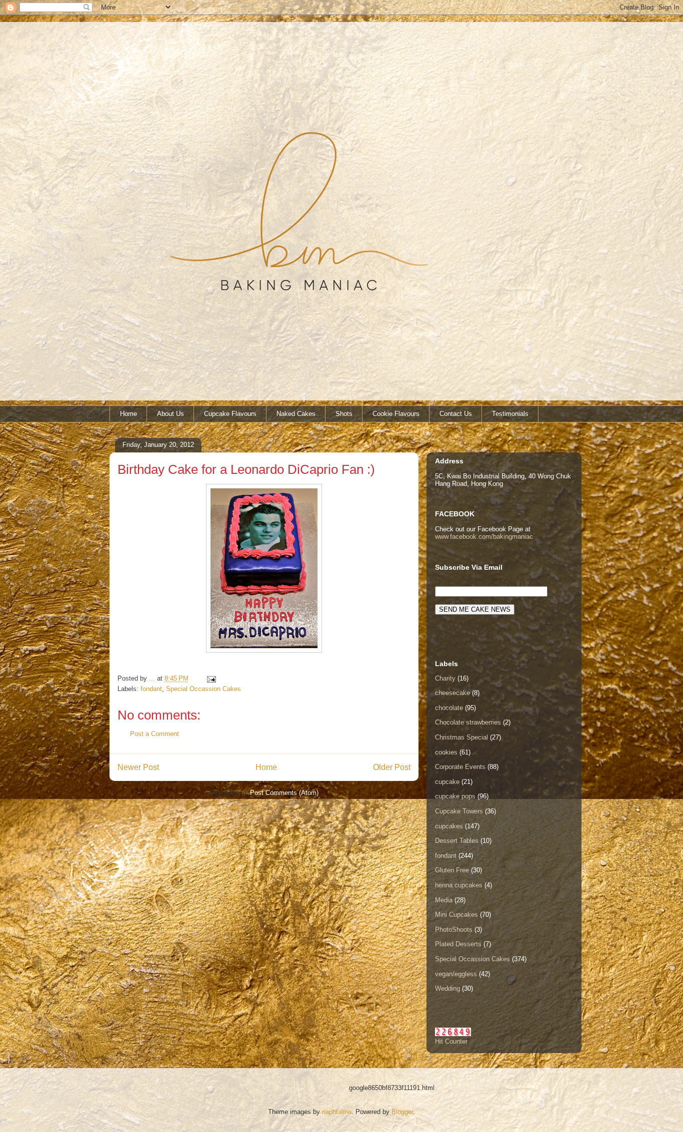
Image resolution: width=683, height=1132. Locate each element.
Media (443, 900)
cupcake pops (455, 796)
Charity (445, 678)
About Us (170, 413)
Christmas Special (461, 737)
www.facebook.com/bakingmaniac (484, 536)
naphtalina (337, 1112)
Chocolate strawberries (468, 722)
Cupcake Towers (459, 811)
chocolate (449, 708)
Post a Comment (154, 734)
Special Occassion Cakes (203, 689)
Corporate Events (460, 766)
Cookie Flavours (396, 413)
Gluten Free (452, 870)
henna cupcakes (458, 885)
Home (128, 413)
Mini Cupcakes (456, 914)
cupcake (447, 781)
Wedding (447, 988)
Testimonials (510, 413)
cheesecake (452, 693)
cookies (446, 752)
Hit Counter (451, 1041)
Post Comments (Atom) (284, 792)
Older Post (391, 767)
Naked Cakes (296, 413)
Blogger (402, 1112)
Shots (344, 413)
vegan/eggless (456, 974)
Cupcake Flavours (230, 413)
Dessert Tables (456, 840)
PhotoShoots (453, 929)
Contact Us (456, 413)
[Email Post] (211, 678)
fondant (151, 689)
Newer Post (138, 767)
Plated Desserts (458, 944)
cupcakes (449, 826)
